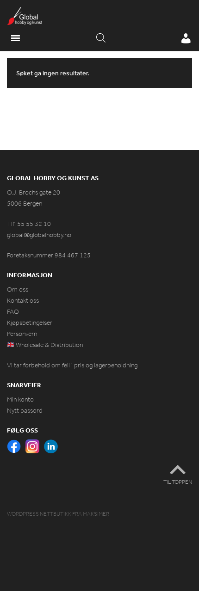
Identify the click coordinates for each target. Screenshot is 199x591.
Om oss (17, 289)
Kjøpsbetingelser (29, 323)
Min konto (20, 399)
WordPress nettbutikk (39, 514)
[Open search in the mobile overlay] (101, 38)
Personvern (22, 334)
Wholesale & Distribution (48, 345)
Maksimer (96, 514)
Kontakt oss (23, 301)
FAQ (13, 312)
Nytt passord (25, 410)
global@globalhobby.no (39, 235)
